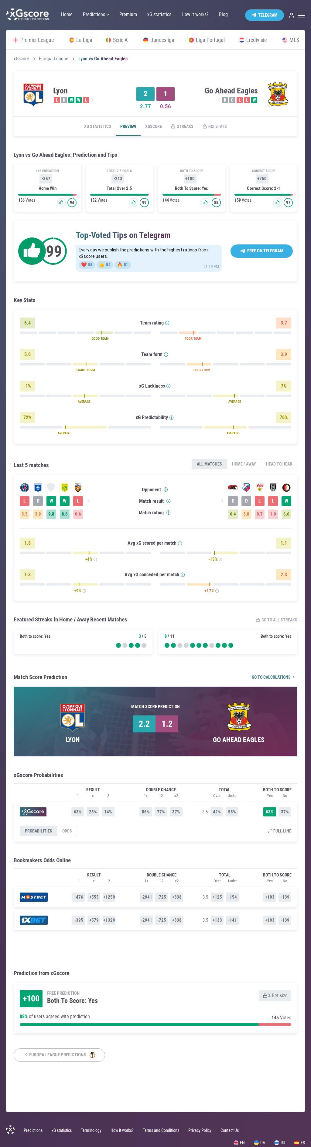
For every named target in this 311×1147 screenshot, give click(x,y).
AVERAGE (84, 401)
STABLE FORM (85, 370)
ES (303, 1142)
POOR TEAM (193, 338)
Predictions (33, 1130)
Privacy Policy (199, 1130)
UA (262, 1142)
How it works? (122, 1130)
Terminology (91, 1130)
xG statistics (97, 126)
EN (242, 1142)
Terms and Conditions (161, 1130)
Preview (128, 126)
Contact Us (229, 1130)
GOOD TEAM (100, 338)
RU (283, 1142)
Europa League (53, 58)
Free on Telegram (265, 251)
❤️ (86, 264)
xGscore (21, 58)
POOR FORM (201, 370)
